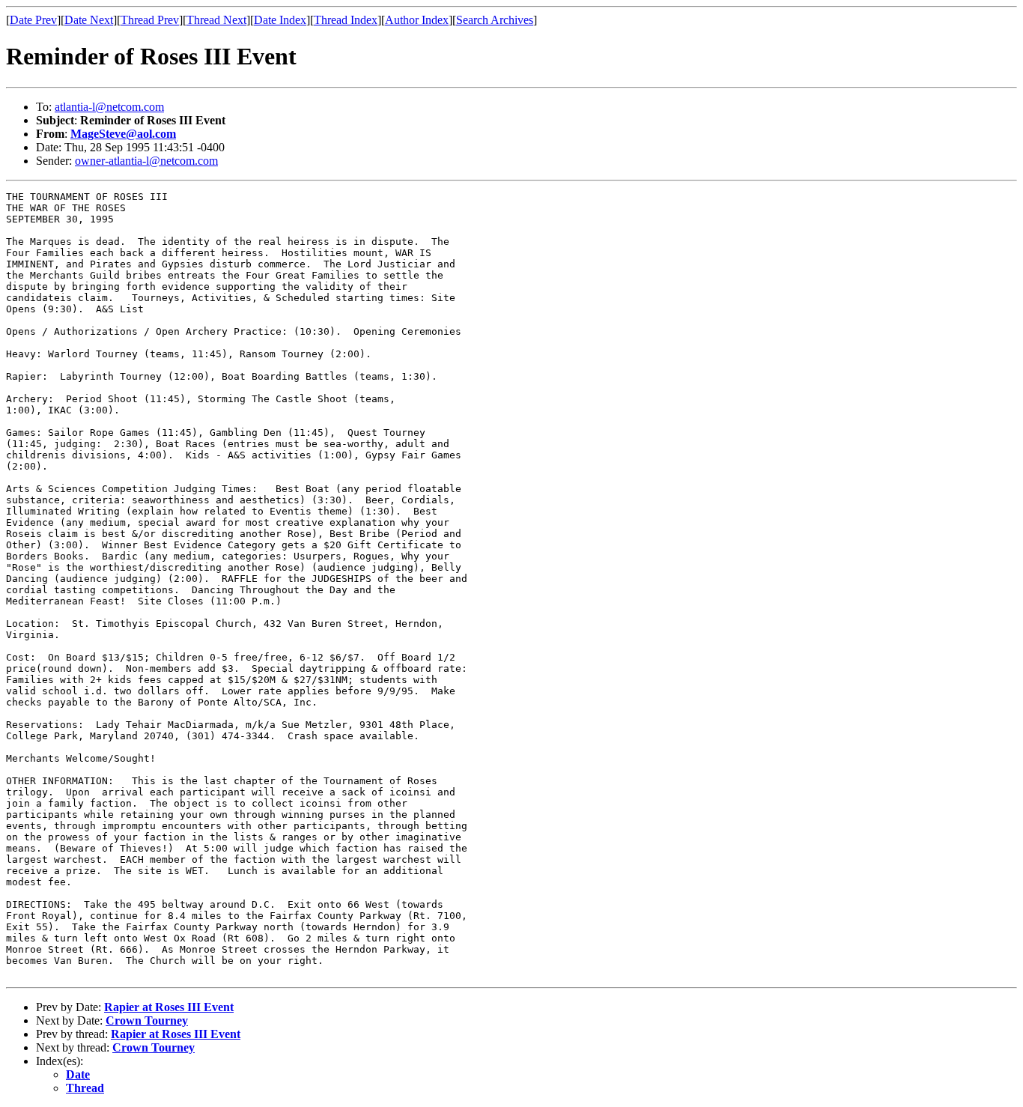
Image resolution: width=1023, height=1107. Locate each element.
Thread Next (216, 19)
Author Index (417, 19)
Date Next (88, 19)
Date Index (280, 19)
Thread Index (345, 19)
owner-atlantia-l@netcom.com (146, 160)
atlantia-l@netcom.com (109, 106)
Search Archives (494, 19)
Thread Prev (150, 19)
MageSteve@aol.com (123, 133)
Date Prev (33, 19)
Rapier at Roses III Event (169, 1007)
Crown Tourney (147, 1020)
